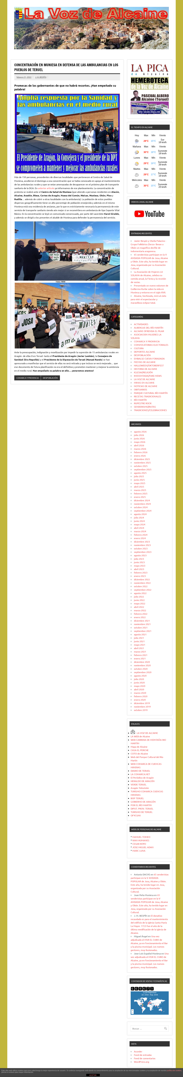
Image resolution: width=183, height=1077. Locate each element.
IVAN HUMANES (140, 840)
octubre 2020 (141, 668)
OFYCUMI (136, 815)
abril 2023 (139, 569)
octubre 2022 (141, 586)
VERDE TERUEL (138, 784)
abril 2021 (139, 648)
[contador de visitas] (142, 989)
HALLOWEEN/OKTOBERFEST (149, 365)
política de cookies (174, 1071)
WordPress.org (141, 1061)
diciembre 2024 (142, 500)
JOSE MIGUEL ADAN (143, 847)
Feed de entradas (143, 1054)
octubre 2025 (141, 465)
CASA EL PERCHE (140, 750)
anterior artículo (46, 188)
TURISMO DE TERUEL (142, 811)
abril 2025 (139, 486)
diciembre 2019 (142, 703)
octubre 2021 (141, 627)
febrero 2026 (140, 452)
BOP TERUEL (137, 798)
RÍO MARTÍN (140, 399)
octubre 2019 (141, 709)
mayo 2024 (139, 524)
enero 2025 (140, 496)
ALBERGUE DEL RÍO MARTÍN (148, 327)
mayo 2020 (139, 685)
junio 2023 (139, 562)
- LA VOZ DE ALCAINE (146, 732)
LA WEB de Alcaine (140, 736)
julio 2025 (139, 476)
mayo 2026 (139, 441)
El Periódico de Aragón (142, 777)
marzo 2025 (140, 490)
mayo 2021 (139, 644)
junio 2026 (139, 438)
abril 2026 (139, 445)
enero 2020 (140, 699)
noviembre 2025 (142, 462)
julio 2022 (139, 596)
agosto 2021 (140, 634)
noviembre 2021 (142, 624)
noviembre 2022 (142, 582)
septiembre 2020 (142, 672)
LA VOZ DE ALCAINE (144, 379)
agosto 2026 (140, 431)
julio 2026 (139, 435)
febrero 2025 (140, 493)
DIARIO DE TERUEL (140, 770)
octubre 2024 (141, 507)
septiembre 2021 (142, 630)
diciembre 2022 (142, 579)
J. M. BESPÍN (40, 77)
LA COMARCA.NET (140, 774)
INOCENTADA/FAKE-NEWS (148, 375)
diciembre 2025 (142, 459)
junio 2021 (139, 641)
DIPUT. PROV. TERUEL (142, 808)
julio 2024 (139, 517)
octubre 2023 (141, 548)
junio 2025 (139, 479)
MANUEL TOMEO (141, 836)
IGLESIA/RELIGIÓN (143, 372)
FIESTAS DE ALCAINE (145, 361)
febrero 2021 (140, 655)
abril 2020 (139, 689)
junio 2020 (139, 682)
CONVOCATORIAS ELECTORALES (151, 344)
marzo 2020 (140, 692)
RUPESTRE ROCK (143, 403)
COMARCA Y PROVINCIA (27, 378)
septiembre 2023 (142, 551)
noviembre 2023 (142, 545)
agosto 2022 (140, 593)
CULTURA (139, 348)
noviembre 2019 (142, 706)
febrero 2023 (140, 572)
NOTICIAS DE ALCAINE (145, 386)
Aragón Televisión (140, 787)
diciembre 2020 (142, 661)
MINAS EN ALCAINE (144, 382)
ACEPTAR (93, 1075)
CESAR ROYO (139, 843)
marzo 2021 (140, 651)
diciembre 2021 (142, 620)
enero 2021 (140, 658)
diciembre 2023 (142, 541)
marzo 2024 (140, 531)
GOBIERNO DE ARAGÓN (143, 801)
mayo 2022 (139, 603)
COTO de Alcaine (139, 753)
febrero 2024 (140, 534)
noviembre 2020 (142, 665)
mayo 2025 (139, 483)
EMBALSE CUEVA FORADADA (149, 358)
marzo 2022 (140, 610)
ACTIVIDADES (141, 324)
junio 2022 (139, 600)
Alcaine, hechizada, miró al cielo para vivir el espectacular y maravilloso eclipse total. (148, 299)
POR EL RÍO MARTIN (141, 805)
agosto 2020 (140, 675)
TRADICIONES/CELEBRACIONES (150, 410)
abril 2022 (139, 606)
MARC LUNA (138, 850)
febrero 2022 (140, 613)
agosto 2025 (140, 472)
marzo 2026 (140, 448)
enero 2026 (140, 455)
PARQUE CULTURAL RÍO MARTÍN (151, 392)
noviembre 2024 (142, 503)
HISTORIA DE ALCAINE (145, 368)
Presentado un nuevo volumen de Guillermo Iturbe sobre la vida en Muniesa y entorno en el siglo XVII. (149, 289)
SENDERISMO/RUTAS (145, 406)
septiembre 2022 (142, 589)
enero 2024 (140, 538)
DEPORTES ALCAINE (144, 351)
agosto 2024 (140, 514)
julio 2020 (139, 679)
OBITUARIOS (140, 389)
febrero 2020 (140, 696)
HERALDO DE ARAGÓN (143, 781)
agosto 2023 (140, 555)
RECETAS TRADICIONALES (147, 396)
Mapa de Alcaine (139, 746)
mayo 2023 (139, 565)
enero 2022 (140, 617)
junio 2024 (139, 520)
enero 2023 (140, 575)
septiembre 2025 (142, 469)
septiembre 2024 (142, 510)
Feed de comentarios (144, 1058)
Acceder (138, 1051)
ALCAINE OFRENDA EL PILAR (149, 331)
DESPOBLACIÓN (50, 378)
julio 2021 (139, 637)
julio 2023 (139, 558)
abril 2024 (139, 527)
